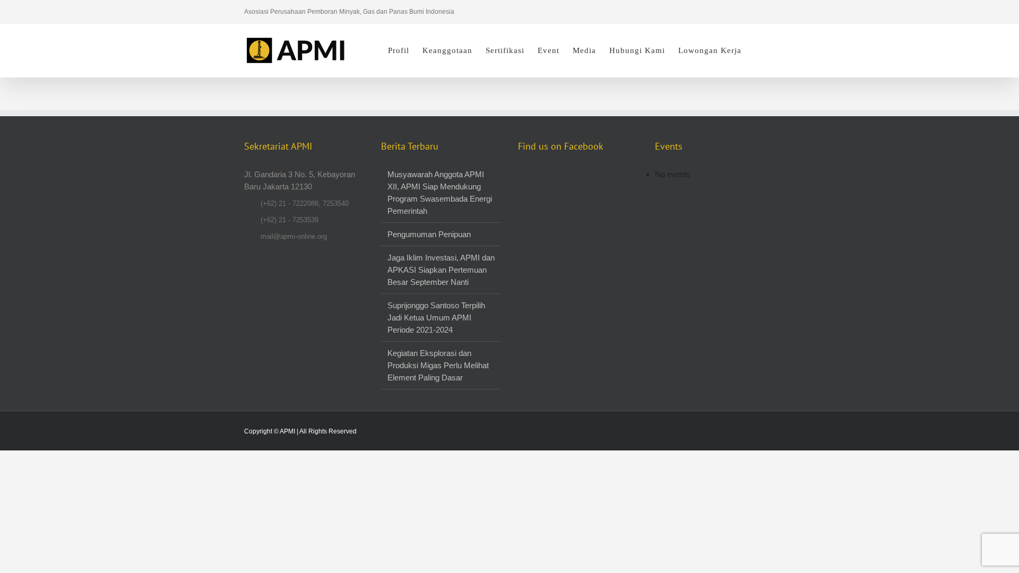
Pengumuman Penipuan (429, 234)
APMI (287, 431)
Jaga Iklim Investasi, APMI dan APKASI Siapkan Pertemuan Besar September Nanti (441, 269)
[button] (758, 50)
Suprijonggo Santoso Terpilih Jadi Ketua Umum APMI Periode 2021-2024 (436, 317)
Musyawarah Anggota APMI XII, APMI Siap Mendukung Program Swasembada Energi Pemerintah (439, 192)
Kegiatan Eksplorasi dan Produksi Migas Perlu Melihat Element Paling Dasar (438, 365)
